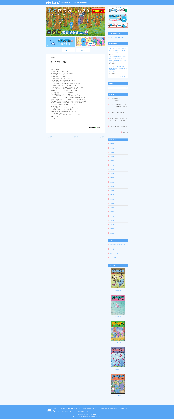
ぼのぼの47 (118, 369)
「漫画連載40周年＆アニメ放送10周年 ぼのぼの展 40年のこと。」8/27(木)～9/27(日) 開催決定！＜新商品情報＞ (117, 60)
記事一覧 (83, 50)
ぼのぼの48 (118, 342)
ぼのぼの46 (118, 395)
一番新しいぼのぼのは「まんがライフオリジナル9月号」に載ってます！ (118, 106)
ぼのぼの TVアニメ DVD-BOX (117, 244)
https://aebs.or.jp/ (87, 411)
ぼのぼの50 (118, 290)
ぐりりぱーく (113, 257)
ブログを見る (123, 76)
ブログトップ (68, 50)
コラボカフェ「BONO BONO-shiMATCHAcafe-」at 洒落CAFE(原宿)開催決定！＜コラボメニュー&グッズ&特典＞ (118, 70)
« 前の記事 (49, 137)
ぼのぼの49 (118, 316)
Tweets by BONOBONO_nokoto (115, 37)
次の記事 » (102, 137)
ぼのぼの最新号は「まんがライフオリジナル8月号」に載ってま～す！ (118, 120)
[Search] (126, 88)
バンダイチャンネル (115, 253)
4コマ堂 (112, 249)
